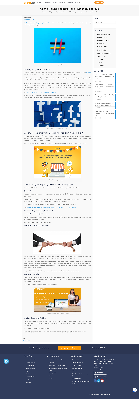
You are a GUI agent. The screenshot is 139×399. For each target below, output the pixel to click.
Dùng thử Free (99, 2)
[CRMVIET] (29, 2)
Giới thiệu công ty (76, 359)
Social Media (26, 340)
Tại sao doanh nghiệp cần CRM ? (57, 365)
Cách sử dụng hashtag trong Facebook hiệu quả (83, 12)
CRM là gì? (51, 362)
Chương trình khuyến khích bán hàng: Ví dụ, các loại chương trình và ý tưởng (104, 86)
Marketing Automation (31, 359)
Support (28, 371)
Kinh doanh (100, 43)
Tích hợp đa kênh (30, 373)
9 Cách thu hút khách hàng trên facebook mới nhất (41, 92)
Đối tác (51, 378)
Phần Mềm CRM (102, 47)
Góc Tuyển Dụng (76, 371)
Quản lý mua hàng (30, 368)
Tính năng (100, 59)
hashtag (88, 72)
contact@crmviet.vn (101, 369)
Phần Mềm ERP (102, 50)
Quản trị (28, 379)
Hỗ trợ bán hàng (30, 365)
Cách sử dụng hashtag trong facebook (36, 23)
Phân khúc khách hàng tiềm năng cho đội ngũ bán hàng (104, 96)
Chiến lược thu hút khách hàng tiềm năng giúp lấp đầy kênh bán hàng (104, 76)
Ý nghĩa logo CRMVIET (77, 362)
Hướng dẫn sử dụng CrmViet (56, 359)
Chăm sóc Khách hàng (103, 34)
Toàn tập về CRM (53, 373)
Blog (50, 12)
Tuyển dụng (100, 65)
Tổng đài (99, 62)
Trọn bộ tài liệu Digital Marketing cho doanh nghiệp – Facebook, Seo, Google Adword (51, 207)
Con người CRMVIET (77, 368)
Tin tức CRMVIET (102, 56)
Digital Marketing (60, 12)
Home (44, 12)
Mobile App (28, 382)
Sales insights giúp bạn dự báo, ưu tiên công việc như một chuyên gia (104, 113)
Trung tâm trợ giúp (76, 378)
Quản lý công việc (30, 376)
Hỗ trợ (50, 375)
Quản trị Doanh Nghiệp (104, 53)
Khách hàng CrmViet (103, 40)
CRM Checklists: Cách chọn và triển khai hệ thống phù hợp (104, 104)
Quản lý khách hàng (30, 362)
